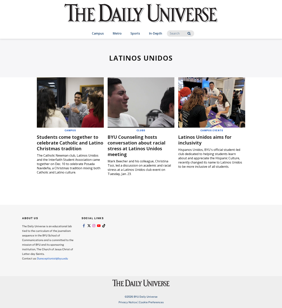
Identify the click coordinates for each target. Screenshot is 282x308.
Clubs (141, 130)
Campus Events (211, 130)
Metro (117, 33)
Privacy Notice (128, 302)
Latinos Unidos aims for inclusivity (205, 140)
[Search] (189, 33)
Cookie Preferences (151, 302)
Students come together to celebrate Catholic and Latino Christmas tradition (70, 143)
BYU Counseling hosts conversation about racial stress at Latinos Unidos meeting (136, 145)
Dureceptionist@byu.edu (52, 258)
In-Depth (155, 33)
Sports (135, 33)
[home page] (141, 17)
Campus (98, 33)
